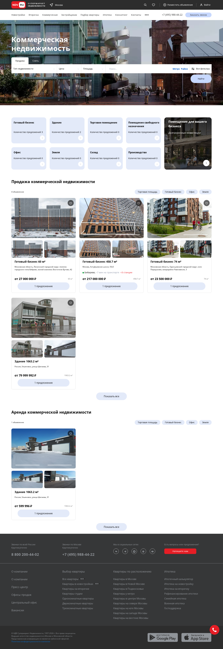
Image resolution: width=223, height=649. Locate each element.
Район (184, 68)
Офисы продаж (21, 595)
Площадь (88, 68)
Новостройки (18, 14)
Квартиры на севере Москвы (130, 603)
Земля (205, 191)
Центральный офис (24, 602)
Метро (176, 68)
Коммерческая (50, 14)
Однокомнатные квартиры (78, 598)
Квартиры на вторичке (75, 588)
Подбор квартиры (90, 14)
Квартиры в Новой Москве (129, 584)
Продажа (20, 60)
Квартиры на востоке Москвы (130, 618)
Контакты (136, 14)
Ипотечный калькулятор (178, 579)
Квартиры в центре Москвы (129, 598)
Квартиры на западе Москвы (130, 613)
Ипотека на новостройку (178, 584)
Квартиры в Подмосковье (128, 588)
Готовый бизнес (173, 191)
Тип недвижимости (23, 68)
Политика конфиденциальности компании (30, 641)
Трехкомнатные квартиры (77, 608)
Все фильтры (203, 68)
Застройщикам (69, 14)
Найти (201, 78)
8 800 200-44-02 (25, 554)
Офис (192, 191)
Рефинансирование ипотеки (181, 593)
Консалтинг (121, 14)
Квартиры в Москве (124, 579)
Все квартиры (73, 579)
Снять (35, 60)
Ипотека (107, 14)
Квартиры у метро (124, 593)
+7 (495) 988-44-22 (172, 14)
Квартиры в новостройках (80, 584)
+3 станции (126, 272)
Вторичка (34, 14)
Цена (61, 68)
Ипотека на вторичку (176, 588)
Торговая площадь (147, 191)
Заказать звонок (198, 14)
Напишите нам (180, 551)
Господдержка (172, 608)
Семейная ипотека (175, 598)
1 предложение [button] (43, 286)
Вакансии (17, 610)
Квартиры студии (72, 593)
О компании (19, 579)
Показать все (111, 396)
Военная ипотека (174, 603)
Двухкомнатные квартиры (77, 603)
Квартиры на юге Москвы (128, 608)
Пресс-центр (19, 587)
